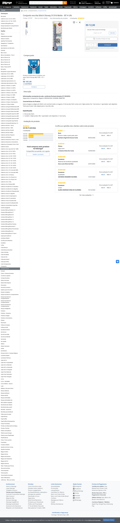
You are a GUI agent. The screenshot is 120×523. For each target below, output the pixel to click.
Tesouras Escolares (5, 468)
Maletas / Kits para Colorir (7, 388)
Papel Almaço (4, 416)
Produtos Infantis (5, 444)
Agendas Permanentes (6, 41)
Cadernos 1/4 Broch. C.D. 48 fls (8, 85)
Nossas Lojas (73, 2)
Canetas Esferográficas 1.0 (7, 217)
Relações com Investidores (14, 508)
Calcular (112, 33)
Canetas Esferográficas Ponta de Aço (10, 228)
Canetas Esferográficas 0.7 (7, 212)
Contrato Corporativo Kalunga (15, 494)
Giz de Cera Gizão (5, 334)
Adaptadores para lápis (6, 36)
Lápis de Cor (4, 360)
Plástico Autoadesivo (6, 430)
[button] (26, 24)
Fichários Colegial (5, 315)
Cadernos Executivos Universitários (9, 142)
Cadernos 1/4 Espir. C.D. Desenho (9, 99)
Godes (2, 348)
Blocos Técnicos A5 (5, 64)
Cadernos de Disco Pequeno (8, 135)
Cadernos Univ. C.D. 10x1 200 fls (8, 163)
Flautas (2, 320)
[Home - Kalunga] (21, 10)
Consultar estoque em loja (102, 38)
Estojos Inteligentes (5, 308)
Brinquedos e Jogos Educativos (8, 71)
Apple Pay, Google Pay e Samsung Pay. (102, 504)
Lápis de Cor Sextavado (6, 367)
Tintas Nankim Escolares (7, 475)
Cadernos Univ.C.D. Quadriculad (8, 200)
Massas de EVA (4, 395)
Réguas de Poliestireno (6, 458)
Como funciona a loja (34, 486)
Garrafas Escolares (5, 329)
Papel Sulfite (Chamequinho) (8, 421)
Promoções (54, 488)
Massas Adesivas (5, 390)
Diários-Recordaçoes (6, 282)
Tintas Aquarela (4, 470)
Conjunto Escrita (5, 268)
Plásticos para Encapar (6, 433)
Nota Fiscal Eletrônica (34, 500)
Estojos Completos (5, 292)
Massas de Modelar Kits (6, 400)
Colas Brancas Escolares (6, 250)
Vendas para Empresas (13, 492)
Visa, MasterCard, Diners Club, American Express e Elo (99, 488)
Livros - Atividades (5, 381)
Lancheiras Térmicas (6, 358)
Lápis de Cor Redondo (6, 365)
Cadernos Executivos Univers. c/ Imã (9, 139)
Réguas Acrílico (4, 451)
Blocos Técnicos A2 (5, 57)
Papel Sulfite (4, 419)
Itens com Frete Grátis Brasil (59, 496)
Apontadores (4, 45)
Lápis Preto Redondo (6, 372)
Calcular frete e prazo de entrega (96, 29)
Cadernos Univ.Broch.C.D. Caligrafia (9, 189)
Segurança (31, 498)
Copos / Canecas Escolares (7, 273)
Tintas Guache (4, 473)
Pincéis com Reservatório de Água (9, 426)
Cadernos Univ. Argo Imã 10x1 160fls (10, 149)
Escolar (25, 10)
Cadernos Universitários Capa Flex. (9, 205)
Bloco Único (4, 52)
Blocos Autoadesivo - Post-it (7, 55)
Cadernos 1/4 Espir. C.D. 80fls (8, 97)
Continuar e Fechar (109, 520)
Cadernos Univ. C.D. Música (7, 175)
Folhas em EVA (4, 327)
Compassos (4, 266)
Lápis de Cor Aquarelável (7, 362)
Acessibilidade (55, 486)
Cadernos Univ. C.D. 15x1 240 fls (8, 165)
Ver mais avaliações (86, 195)
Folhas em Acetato (5, 325)
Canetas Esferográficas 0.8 (7, 214)
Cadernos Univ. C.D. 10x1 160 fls (8, 21)
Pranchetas (3, 442)
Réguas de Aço (4, 454)
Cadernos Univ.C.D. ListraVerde (8, 198)
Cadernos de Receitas (6, 137)
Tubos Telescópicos (5, 477)
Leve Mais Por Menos (57, 492)
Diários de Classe (5, 280)
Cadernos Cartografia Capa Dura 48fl (10, 114)
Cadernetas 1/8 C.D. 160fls (7, 74)
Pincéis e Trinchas (5, 428)
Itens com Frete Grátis (58, 494)
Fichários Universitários (6, 318)
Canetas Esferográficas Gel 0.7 (8, 226)
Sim (103, 135)
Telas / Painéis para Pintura (7, 466)
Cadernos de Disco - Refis (7, 128)
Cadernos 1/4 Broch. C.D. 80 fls (8, 88)
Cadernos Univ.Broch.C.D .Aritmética (9, 186)
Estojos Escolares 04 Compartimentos (6, 305)
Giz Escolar (3, 339)
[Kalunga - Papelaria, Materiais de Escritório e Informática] (7, 3)
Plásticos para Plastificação (7, 435)
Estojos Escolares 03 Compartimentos (6, 301)
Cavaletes (3, 243)
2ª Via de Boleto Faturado (36, 506)
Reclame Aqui (61, 515)
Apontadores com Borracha (7, 48)
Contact (3, 271)
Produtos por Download (35, 502)
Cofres (2, 245)
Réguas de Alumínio (6, 456)
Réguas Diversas (5, 463)
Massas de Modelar (5, 397)
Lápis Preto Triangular (6, 376)
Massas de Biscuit (5, 393)
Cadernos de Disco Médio (7, 132)
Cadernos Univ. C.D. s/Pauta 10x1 (9, 179)
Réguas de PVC (4, 461)
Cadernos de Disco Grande (7, 130)
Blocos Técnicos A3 (5, 60)
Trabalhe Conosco (11, 490)
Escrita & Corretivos (5, 287)
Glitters (2, 343)
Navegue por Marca (57, 500)
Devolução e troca (33, 496)
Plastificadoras (4, 437)
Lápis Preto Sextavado (6, 374)
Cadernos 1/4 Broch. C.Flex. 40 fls (9, 92)
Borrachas (3, 16)
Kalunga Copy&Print (12, 502)
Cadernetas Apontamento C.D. (8, 81)
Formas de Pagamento (99, 484)
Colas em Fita (4, 257)
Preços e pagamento (34, 490)
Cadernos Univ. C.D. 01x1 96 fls (8, 153)
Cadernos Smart (5, 146)
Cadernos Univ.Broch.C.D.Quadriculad (10, 191)
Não (109, 135)
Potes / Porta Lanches (6, 440)
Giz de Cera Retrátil (5, 336)
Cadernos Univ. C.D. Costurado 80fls (9, 170)
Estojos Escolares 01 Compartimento (10, 26)
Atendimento (73, 3)
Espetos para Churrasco (6, 289)
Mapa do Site (10, 498)
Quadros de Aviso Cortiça (7, 447)
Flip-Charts (3, 322)
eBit (67, 515)
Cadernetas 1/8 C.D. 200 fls (7, 76)
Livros (2, 379)
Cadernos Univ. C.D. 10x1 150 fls (8, 158)
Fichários (3, 311)
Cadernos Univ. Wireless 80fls (8, 184)
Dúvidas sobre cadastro (35, 488)
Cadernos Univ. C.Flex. (6, 182)
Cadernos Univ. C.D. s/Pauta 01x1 (9, 177)
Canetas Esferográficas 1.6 (7, 221)
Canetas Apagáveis (5, 207)
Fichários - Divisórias (6, 313)
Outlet (53, 502)
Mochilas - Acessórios (6, 409)
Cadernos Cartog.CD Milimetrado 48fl (10, 106)
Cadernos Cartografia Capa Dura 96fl (10, 118)
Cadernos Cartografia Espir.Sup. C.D (9, 123)
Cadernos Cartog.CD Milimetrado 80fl (10, 109)
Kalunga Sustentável (12, 504)
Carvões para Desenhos (6, 240)
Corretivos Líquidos (5, 275)
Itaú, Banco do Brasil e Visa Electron (101, 498)
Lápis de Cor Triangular (6, 369)
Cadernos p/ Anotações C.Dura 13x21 (10, 144)
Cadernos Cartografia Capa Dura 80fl (10, 116)
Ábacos (2, 34)
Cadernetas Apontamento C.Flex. (9, 83)
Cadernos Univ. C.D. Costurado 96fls (9, 172)
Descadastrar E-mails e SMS (36, 508)
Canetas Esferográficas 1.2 (7, 219)
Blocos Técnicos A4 (5, 62)
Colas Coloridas (4, 252)
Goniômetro (4, 350)
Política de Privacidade (35, 504)
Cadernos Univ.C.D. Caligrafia (8, 193)
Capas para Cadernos (6, 236)
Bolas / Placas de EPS (6, 67)
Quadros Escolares (5, 449)
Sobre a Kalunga (11, 486)
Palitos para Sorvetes (6, 414)
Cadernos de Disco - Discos (7, 125)
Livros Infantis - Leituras (6, 383)
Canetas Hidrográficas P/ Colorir (8, 233)
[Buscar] (65, 2)
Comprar (107, 45)
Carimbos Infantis (5, 238)
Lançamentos (55, 490)
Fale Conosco (10, 496)
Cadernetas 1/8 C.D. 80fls (7, 78)
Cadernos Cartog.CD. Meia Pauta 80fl (10, 111)
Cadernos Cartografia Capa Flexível (9, 121)
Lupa (2, 386)
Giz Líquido (3, 341)
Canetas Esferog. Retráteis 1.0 (8, 210)
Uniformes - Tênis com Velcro (8, 480)
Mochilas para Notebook (7, 412)
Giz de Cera (3, 332)
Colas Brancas (4, 247)
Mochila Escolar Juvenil (6, 407)
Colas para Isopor (5, 259)
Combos (53, 498)
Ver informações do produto (59, 18)
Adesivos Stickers (5, 38)
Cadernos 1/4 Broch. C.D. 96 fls (8, 90)
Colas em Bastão (5, 254)
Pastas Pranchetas (5, 423)
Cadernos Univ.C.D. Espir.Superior (9, 196)
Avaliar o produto (38, 154)
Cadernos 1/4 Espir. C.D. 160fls (8, 95)
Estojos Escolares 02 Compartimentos (6, 297)
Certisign (54, 515)
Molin (46, 18)
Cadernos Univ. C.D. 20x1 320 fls (8, 167)
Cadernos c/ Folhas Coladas (7, 104)
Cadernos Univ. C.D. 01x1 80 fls (8, 18)
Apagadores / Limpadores (7, 43)
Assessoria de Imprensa (13, 506)
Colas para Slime (5, 261)
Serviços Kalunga (11, 500)
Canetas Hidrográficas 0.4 (7, 23)
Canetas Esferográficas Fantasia (8, 224)
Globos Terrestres (5, 346)
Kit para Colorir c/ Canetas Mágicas (9, 353)
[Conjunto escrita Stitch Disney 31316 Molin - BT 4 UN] (27, 24)
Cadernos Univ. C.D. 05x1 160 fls (8, 156)
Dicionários (3, 285)
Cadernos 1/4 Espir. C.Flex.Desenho (9, 102)
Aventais (3, 50)
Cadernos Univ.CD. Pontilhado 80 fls (9, 203)
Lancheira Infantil (5, 355)
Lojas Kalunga (10, 488)
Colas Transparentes (6, 264)
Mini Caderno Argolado (6, 402)
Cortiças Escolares (5, 278)
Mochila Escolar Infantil (6, 28)
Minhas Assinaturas (57, 504)
